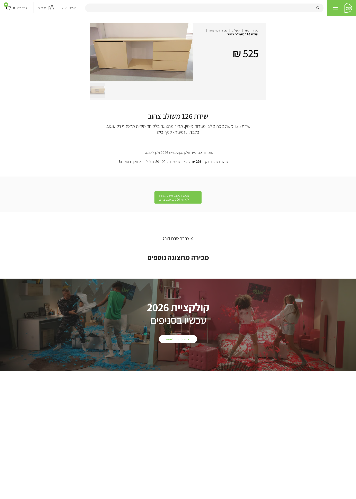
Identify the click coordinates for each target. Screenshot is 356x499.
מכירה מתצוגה (218, 30)
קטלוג (236, 30)
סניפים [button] (42, 8)
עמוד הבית (251, 30)
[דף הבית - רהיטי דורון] (348, 8)
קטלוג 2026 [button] (69, 8)
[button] (336, 8)
